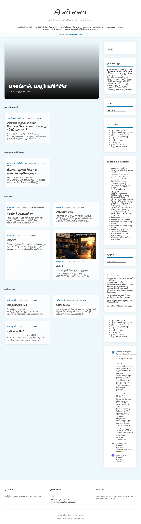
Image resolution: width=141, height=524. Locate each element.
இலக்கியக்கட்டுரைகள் (70, 27)
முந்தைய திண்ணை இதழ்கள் (63, 502)
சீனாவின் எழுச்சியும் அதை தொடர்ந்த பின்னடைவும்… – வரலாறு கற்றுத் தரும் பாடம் (27, 126)
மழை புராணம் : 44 (17, 304)
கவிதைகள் (57, 29)
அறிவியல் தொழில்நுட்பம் (46, 27)
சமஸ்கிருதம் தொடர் (59, 499)
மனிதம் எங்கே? (15, 331)
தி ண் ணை (70, 11)
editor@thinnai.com (112, 74)
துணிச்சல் (115, 215)
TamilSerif (115, 303)
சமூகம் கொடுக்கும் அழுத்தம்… (118, 191)
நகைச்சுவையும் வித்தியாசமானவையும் (81, 29)
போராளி (126, 217)
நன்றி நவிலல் (63, 304)
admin (40, 118)
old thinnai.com (121, 84)
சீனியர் (60, 266)
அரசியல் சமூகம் (25, 27)
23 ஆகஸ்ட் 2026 (75, 34)
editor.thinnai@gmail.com (121, 76)
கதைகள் (111, 27)
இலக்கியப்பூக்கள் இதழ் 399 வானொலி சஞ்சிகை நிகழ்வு (22, 171)
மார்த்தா (11, 239)
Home (52, 496)
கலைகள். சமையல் (118, 140)
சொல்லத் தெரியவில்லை (38, 87)
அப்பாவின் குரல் (64, 211)
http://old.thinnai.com (113, 297)
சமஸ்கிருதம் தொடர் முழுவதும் (119, 306)
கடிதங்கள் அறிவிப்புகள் (93, 27)
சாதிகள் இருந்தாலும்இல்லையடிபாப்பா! (123, 169)
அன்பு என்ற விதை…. (119, 231)
